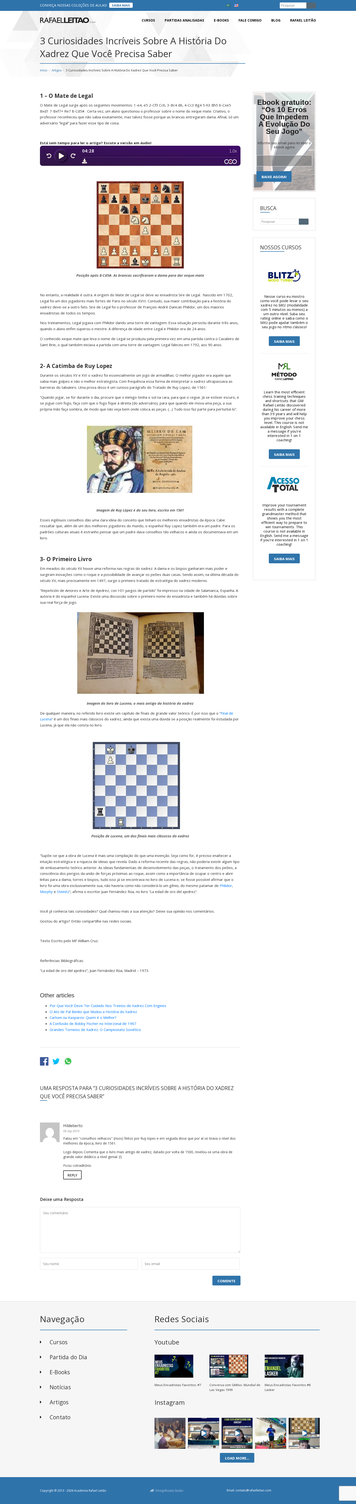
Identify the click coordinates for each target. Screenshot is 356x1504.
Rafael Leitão (303, 20)
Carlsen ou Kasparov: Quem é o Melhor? (83, 1017)
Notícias (60, 1387)
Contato (60, 1417)
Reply (72, 1175)
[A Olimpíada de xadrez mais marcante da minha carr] (170, 1433)
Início (43, 70)
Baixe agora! (274, 176)
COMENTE (226, 1280)
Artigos (57, 70)
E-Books (60, 1372)
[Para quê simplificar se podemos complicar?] (304, 1433)
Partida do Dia (68, 1357)
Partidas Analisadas (184, 20)
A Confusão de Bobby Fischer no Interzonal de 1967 (93, 1023)
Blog (275, 20)
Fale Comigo (250, 20)
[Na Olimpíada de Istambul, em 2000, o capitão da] (203, 1433)
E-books (221, 20)
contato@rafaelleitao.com (253, 1490)
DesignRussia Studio (169, 1491)
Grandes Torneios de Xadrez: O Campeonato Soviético (95, 1029)
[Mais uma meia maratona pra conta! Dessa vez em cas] (270, 1433)
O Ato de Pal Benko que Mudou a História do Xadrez (93, 1011)
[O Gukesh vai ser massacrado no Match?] (237, 1433)
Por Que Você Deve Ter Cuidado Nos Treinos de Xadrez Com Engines (108, 1005)
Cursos (148, 20)
